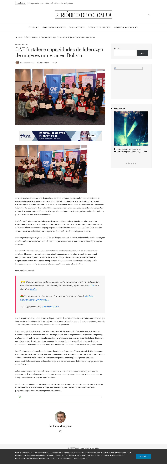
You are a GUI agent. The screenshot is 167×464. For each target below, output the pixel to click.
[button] (126, 163)
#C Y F (91, 285)
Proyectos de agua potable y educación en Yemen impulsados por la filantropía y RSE (51, 3)
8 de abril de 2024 (50, 306)
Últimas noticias (21, 44)
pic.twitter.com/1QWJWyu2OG (34, 299)
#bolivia (89, 296)
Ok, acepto (143, 456)
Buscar (117, 48)
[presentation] (27, 2)
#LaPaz (33, 289)
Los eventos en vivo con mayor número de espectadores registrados (130, 150)
